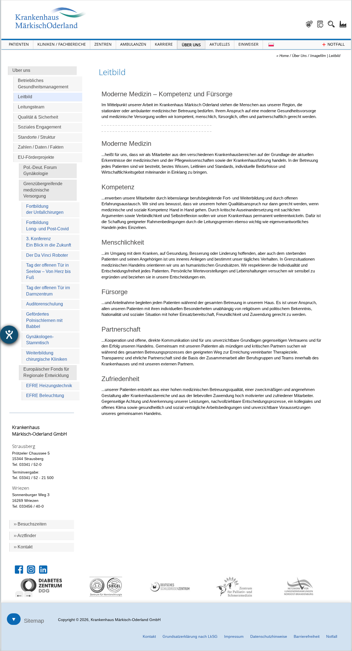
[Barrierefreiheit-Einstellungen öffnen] (9, 335)
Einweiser (248, 44)
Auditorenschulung (44, 304)
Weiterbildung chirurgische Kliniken (46, 356)
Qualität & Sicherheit (38, 117)
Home (284, 56)
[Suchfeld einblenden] (333, 22)
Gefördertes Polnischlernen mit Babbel (44, 320)
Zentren (103, 44)
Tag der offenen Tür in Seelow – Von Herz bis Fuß (48, 271)
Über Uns (191, 44)
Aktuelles (220, 44)
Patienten (19, 44)
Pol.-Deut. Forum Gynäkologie (40, 170)
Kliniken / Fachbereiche (61, 44)
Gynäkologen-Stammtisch (40, 339)
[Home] (50, 17)
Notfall (331, 636)
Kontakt (149, 636)
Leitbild (25, 96)
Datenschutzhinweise (268, 636)
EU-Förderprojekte (36, 157)
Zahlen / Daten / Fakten (41, 147)
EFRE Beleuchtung (45, 395)
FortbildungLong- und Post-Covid (47, 225)
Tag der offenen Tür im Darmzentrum (48, 290)
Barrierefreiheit (307, 636)
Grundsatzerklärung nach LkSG (190, 636)
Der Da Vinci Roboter (47, 255)
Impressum (234, 636)
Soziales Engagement (39, 127)
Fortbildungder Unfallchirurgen (45, 209)
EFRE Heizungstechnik (49, 385)
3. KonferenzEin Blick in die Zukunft (48, 241)
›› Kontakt (23, 547)
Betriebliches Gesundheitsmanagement (43, 83)
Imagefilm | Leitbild (325, 56)
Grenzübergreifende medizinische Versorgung (42, 189)
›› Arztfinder (25, 535)
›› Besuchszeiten (30, 524)
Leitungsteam (31, 107)
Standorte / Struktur (36, 137)
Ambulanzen (133, 44)
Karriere (164, 44)
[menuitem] (50, 585)
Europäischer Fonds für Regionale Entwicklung (46, 372)
